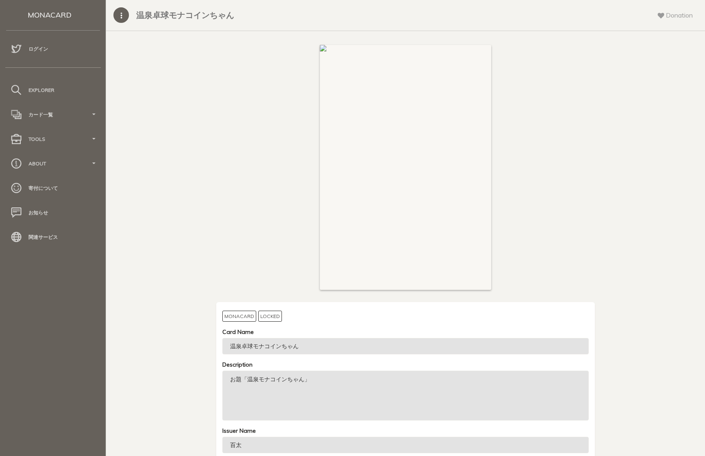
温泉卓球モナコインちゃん (185, 15)
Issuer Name (239, 430)
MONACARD (49, 15)
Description (237, 364)
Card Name (238, 332)
